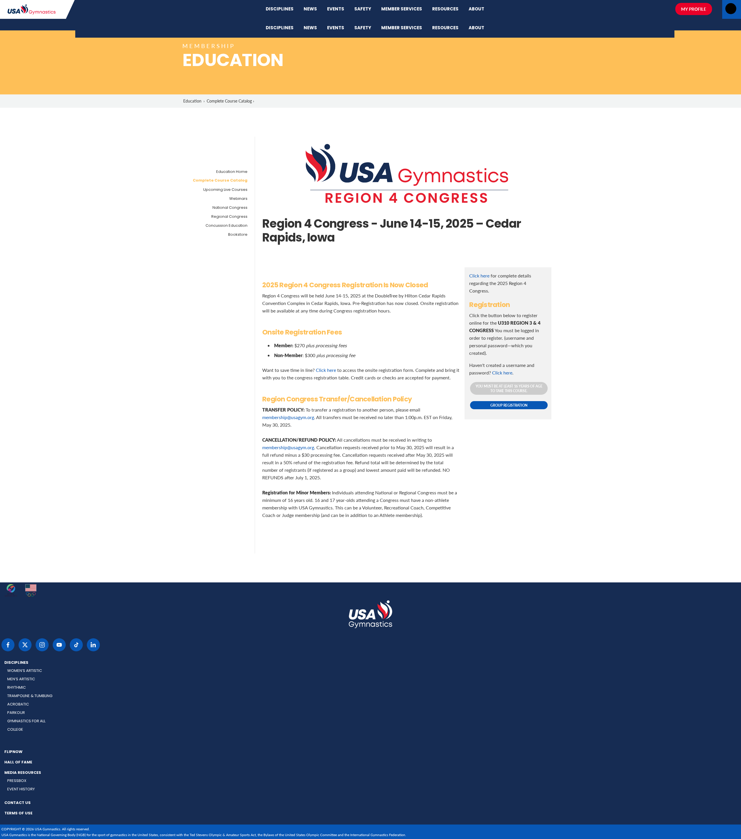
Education (192, 101)
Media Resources (22, 773)
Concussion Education (226, 226)
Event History (21, 789)
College (15, 729)
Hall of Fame (18, 762)
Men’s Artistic (21, 679)
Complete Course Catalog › (230, 101)
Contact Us (17, 803)
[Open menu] (731, 10)
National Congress (229, 208)
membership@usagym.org (288, 417)
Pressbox (16, 781)
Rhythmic (16, 687)
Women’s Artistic (24, 671)
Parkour (16, 713)
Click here (326, 370)
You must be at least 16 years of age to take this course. (509, 388)
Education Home (231, 172)
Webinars (238, 199)
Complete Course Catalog (220, 181)
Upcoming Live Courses (225, 190)
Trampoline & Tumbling (29, 696)
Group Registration (508, 405)
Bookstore (237, 235)
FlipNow (13, 752)
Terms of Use (18, 813)
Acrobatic (18, 704)
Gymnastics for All (26, 721)
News (310, 9)
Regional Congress (229, 217)
